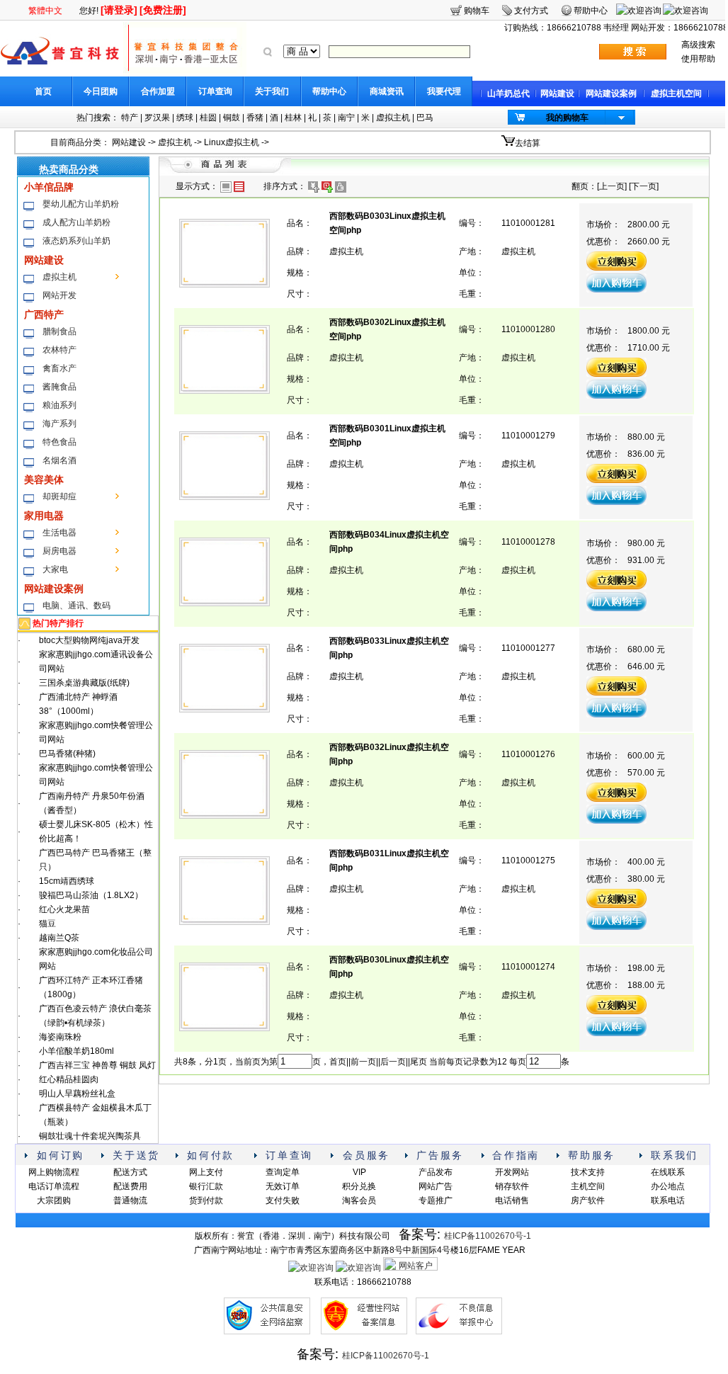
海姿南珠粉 (60, 1037)
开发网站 (512, 1172)
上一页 (612, 186)
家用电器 (44, 515)
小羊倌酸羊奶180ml (76, 1051)
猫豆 (47, 924)
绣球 (184, 118)
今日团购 (101, 91)
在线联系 (668, 1172)
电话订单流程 (53, 1186)
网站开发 (59, 295)
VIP (359, 1172)
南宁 (346, 118)
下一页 (643, 186)
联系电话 (668, 1200)
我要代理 (444, 91)
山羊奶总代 (508, 93)
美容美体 (44, 479)
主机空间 (588, 1186)
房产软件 (588, 1200)
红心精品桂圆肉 (68, 1079)
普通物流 (130, 1200)
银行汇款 (206, 1186)
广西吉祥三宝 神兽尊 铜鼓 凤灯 (97, 1065)
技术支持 (588, 1172)
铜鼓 (231, 118)
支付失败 (283, 1200)
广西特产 (44, 314)
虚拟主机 (393, 118)
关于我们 (272, 91)
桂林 (293, 118)
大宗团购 (54, 1200)
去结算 (527, 143)
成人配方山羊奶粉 (76, 222)
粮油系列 (59, 405)
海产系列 (59, 423)
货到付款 (206, 1200)
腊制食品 (59, 331)
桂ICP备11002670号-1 (487, 1236)
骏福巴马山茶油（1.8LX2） (91, 895)
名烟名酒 (59, 460)
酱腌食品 (59, 387)
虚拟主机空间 (676, 93)
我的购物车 (567, 118)
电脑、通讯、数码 (76, 606)
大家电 (55, 569)
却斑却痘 (59, 496)
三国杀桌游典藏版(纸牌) (84, 683)
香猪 (254, 118)
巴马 (424, 118)
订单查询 (215, 91)
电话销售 (512, 1200)
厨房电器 (59, 551)
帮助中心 (329, 91)
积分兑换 (359, 1186)
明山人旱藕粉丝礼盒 (77, 1093)
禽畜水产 (59, 368)
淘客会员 (359, 1200)
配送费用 (130, 1186)
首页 (43, 91)
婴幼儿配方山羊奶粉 (80, 204)
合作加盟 (158, 91)
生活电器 (59, 533)
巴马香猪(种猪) (67, 754)
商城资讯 (387, 91)
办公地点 (668, 1186)
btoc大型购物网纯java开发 (89, 640)
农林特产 (59, 350)
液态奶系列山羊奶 (76, 241)
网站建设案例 (611, 93)
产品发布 (436, 1172)
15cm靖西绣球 (66, 881)
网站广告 (436, 1186)
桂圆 (208, 118)
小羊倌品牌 (49, 187)
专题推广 (436, 1200)
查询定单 (283, 1172)
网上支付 (206, 1172)
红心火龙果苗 (64, 909)
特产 (129, 118)
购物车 (476, 11)
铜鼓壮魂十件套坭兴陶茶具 (90, 1136)
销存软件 (512, 1186)
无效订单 (283, 1186)
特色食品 (59, 442)
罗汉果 (157, 118)
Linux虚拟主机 (231, 142)
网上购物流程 (53, 1172)
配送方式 (130, 1172)
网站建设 (557, 93)
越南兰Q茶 (59, 938)
